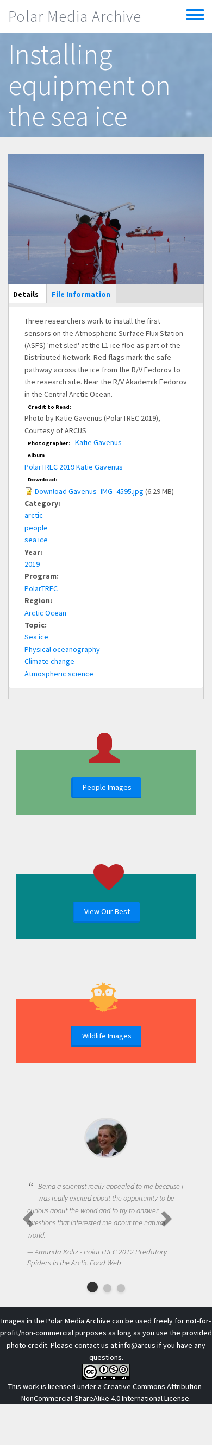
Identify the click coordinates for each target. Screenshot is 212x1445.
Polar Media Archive (74, 16)
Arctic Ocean (45, 613)
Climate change (49, 661)
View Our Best (107, 911)
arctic (33, 515)
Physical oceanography (62, 649)
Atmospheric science (58, 674)
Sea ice (36, 637)
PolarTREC (41, 588)
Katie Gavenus (98, 442)
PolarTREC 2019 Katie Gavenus (73, 467)
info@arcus (137, 1345)
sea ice (36, 539)
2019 (32, 564)
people (36, 528)
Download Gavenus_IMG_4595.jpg (89, 491)
